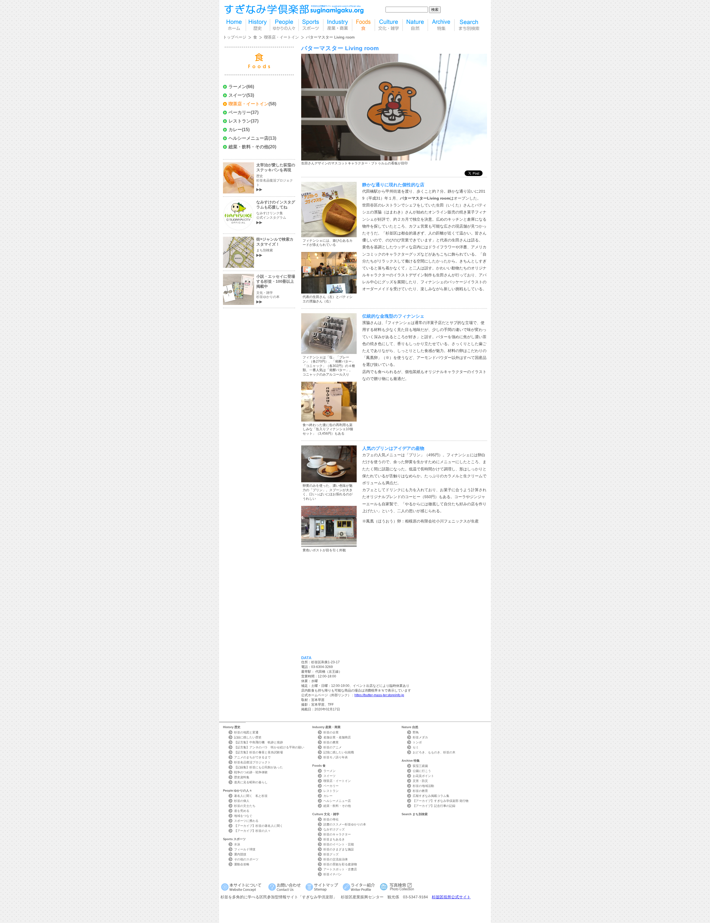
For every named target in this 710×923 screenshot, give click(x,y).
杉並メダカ (420, 737)
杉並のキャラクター (337, 834)
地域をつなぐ (243, 815)
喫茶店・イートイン (281, 37)
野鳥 (416, 732)
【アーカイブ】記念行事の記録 (434, 805)
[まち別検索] (469, 25)
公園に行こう (422, 770)
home (234, 25)
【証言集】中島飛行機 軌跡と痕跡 (258, 742)
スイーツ (237, 95)
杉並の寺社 (331, 819)
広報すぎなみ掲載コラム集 (431, 795)
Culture (325, 814)
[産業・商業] (337, 25)
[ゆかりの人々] (284, 25)
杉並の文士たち (244, 805)
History (231, 727)
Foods (319, 765)
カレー (235, 129)
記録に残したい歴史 (248, 737)
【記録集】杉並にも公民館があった (258, 767)
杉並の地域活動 (423, 785)
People (237, 790)
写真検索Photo (397, 887)
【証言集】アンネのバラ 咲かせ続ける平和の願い (269, 747)
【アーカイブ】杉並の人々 (252, 830)
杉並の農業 (331, 742)
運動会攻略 (241, 864)
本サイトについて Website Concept (243, 887)
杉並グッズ (331, 854)
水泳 (237, 844)
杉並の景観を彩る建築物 (340, 864)
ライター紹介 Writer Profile (360, 887)
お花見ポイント (423, 775)
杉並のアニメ (332, 747)
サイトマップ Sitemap (322, 887)
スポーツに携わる (246, 820)
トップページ (234, 37)
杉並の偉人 (241, 800)
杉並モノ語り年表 (335, 757)
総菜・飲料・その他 (248, 146)
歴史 (258, 25)
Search (415, 814)
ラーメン (237, 86)
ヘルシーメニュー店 (248, 138)
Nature (410, 727)
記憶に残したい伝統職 (338, 752)
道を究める (241, 810)
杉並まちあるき (334, 839)
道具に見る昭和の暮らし (251, 782)
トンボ (417, 742)
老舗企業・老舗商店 (337, 737)
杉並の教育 (420, 790)
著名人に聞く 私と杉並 (251, 795)
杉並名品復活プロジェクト (252, 762)
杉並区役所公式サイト (451, 897)
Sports (234, 839)
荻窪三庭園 (420, 766)
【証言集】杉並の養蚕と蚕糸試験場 (258, 752)
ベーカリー (240, 112)
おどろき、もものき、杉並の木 (434, 752)
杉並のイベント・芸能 (338, 844)
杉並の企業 (331, 732)
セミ (416, 747)
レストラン (240, 121)
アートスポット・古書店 (340, 869)
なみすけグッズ (334, 829)
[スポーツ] (311, 25)
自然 (415, 25)
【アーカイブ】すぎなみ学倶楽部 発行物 (440, 800)
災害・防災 (420, 780)
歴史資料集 (241, 777)
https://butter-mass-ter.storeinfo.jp (379, 695)
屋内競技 (240, 854)
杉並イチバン (332, 874)
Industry (326, 727)
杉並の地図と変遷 (246, 732)
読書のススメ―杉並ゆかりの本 (344, 824)
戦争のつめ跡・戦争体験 (251, 772)
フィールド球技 (244, 849)
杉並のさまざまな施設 (338, 849)
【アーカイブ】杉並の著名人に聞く (258, 825)
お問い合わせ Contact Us (285, 887)
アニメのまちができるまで (252, 757)
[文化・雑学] (389, 25)
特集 (441, 25)
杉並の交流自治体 (335, 859)
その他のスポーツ (246, 859)
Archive (411, 760)
